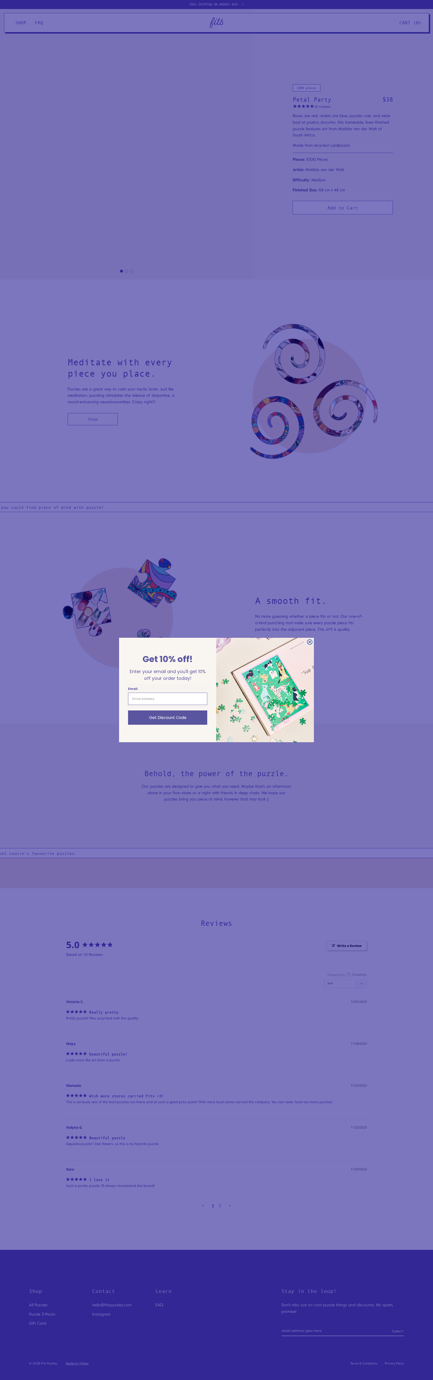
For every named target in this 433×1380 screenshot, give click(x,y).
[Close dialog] (309, 641)
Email (133, 689)
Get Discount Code (167, 717)
